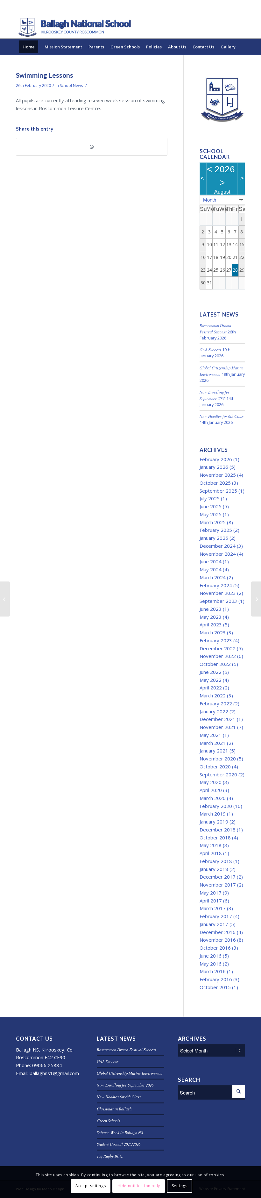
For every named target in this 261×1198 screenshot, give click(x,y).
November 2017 (218, 884)
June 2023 (211, 609)
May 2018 (211, 845)
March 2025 (213, 522)
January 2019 (214, 821)
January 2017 (214, 924)
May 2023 (211, 617)
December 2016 (218, 932)
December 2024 (218, 546)
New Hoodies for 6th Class (221, 416)
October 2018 (215, 837)
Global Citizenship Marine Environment (130, 1073)
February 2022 (216, 703)
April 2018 (211, 853)
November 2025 (218, 475)
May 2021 (211, 735)
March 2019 (213, 813)
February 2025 (216, 530)
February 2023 (216, 640)
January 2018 (214, 869)
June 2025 (211, 506)
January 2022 (214, 711)
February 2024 (216, 585)
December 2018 (218, 829)
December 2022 (218, 648)
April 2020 (211, 790)
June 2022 (211, 672)
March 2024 (213, 577)
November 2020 (218, 758)
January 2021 (214, 750)
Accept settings (90, 1185)
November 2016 (218, 940)
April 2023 (211, 624)
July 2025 (210, 498)
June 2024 (211, 561)
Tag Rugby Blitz (110, 1156)
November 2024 (218, 554)
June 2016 (211, 955)
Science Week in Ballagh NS (120, 1132)
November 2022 (218, 656)
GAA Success (210, 349)
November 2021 (218, 727)
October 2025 (215, 483)
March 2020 (213, 798)
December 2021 (218, 719)
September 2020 (218, 774)
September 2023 (218, 601)
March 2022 (213, 695)
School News (71, 85)
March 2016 (213, 971)
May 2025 (211, 514)
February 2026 (216, 459)
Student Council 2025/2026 (118, 1144)
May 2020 (211, 782)
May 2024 (211, 569)
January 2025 (214, 538)
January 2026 (214, 467)
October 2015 (215, 987)
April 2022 (211, 687)
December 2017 (218, 877)
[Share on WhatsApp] (91, 147)
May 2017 (211, 892)
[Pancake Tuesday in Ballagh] (5, 599)
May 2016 (211, 963)
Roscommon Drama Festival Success (126, 1049)
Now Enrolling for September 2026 (125, 1084)
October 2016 (215, 948)
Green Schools (108, 1120)
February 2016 (216, 979)
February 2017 (216, 916)
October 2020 (215, 766)
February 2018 (216, 861)
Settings (179, 1185)
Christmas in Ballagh (114, 1108)
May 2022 (211, 680)
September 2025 (218, 491)
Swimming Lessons (44, 75)
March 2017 (213, 908)
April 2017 (211, 900)
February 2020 (216, 806)
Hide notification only (138, 1185)
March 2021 (213, 743)
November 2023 (218, 593)
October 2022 (215, 664)
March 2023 (213, 632)
